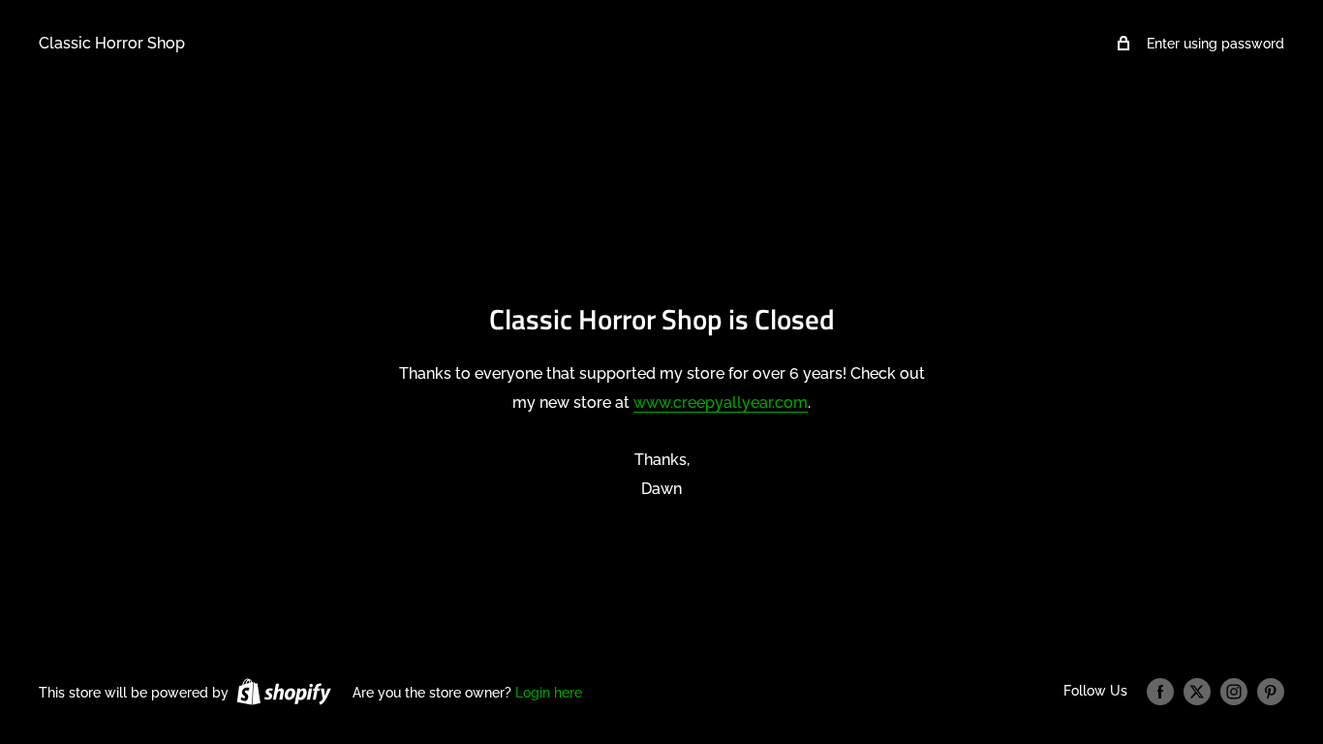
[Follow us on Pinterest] (1270, 691)
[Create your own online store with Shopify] (283, 691)
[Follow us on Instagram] (1233, 691)
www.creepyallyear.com (720, 402)
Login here (548, 692)
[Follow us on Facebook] (1160, 691)
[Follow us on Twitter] (1197, 691)
